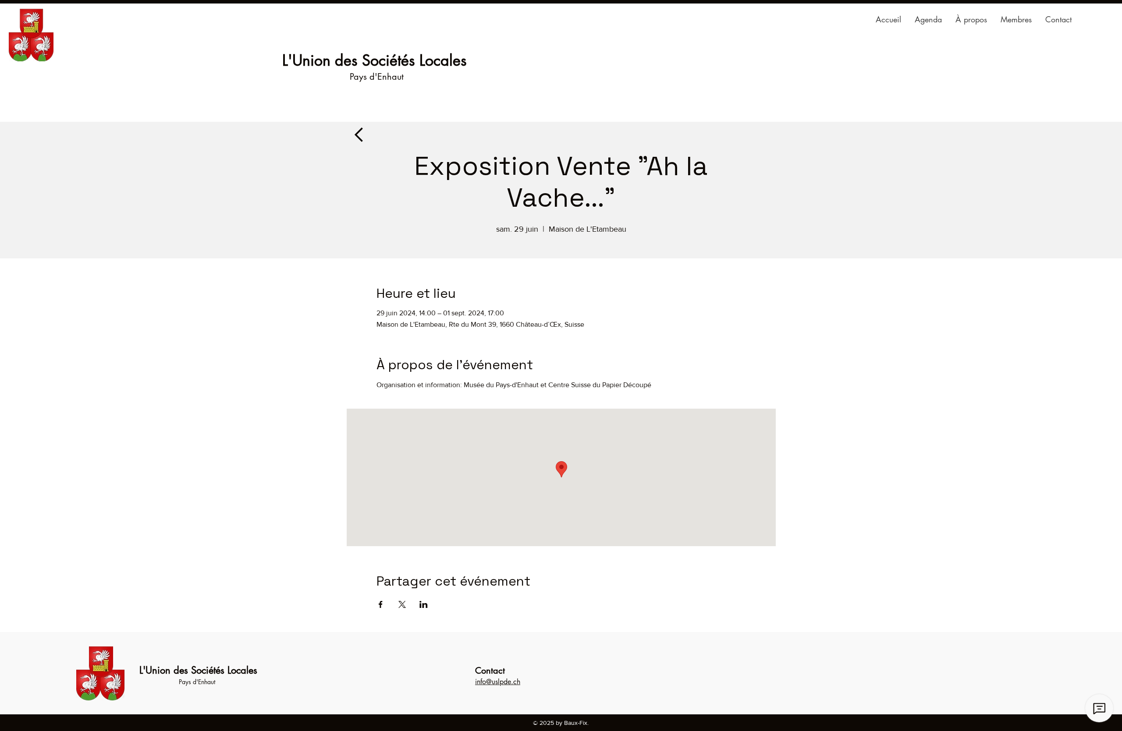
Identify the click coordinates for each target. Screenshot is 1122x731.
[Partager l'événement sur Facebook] (380, 604)
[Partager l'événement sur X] (402, 604)
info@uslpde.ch (497, 681)
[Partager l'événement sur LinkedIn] (423, 604)
